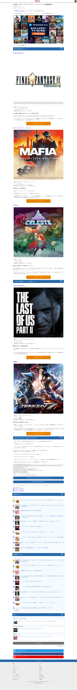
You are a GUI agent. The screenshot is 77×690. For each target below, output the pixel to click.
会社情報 (40, 679)
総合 (14, 663)
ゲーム (40, 663)
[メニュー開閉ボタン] (75, 1)
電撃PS (40, 667)
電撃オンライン (15, 485)
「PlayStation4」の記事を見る (19, 490)
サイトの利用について (16, 675)
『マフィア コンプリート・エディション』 (23, 128)
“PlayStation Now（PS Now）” (19, 10)
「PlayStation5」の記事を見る (19, 488)
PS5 (20, 485)
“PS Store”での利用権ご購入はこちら (38, 481)
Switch (14, 669)
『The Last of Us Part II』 (19, 285)
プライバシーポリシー (16, 677)
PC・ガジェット (15, 667)
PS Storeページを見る (38, 123)
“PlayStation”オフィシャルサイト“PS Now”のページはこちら (38, 477)
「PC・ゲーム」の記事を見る (19, 491)
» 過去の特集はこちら (60, 645)
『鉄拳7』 (16, 361)
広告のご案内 (41, 677)
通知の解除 (41, 675)
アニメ (40, 665)
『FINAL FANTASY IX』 (19, 53)
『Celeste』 (16, 205)
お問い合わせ (15, 679)
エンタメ (14, 665)
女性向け (40, 669)
